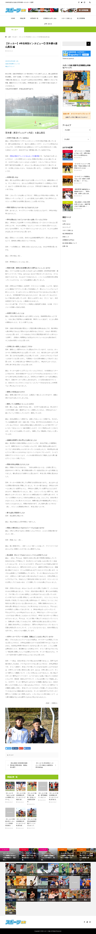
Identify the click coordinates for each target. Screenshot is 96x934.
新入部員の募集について (70, 243)
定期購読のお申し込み (49, 18)
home (64, 221)
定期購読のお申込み (68, 240)
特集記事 (22, 18)
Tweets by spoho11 (68, 58)
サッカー (14, 30)
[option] (9, 855)
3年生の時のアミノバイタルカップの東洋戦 (24, 156)
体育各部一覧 (34, 18)
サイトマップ (66, 227)
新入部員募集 (81, 18)
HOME (13, 18)
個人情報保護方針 (68, 233)
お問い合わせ (48, 24)
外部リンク (66, 237)
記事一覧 (65, 246)
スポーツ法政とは (67, 18)
